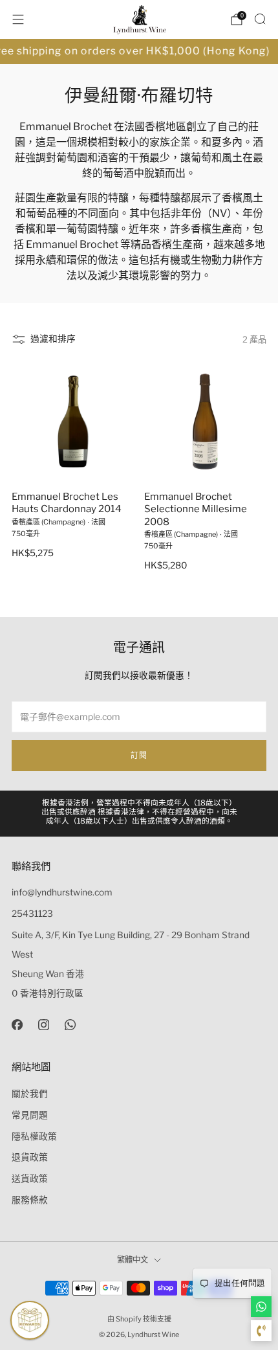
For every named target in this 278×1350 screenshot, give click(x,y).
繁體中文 (132, 1260)
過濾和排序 (53, 338)
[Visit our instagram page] (43, 1024)
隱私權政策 (34, 1136)
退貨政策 (30, 1157)
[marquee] (139, 51)
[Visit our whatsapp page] (70, 1024)
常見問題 (30, 1115)
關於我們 (30, 1093)
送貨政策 (30, 1178)
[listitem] (139, 814)
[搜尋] (259, 18)
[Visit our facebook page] (17, 1024)
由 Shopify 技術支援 (139, 1318)
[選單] (18, 19)
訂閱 (139, 755)
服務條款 (30, 1200)
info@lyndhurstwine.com (62, 892)
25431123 (32, 913)
